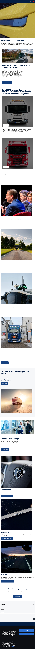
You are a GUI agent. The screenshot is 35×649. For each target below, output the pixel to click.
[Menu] (1, 1)
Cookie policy (12, 646)
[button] (17, 602)
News (3, 181)
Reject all (26, 633)
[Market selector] (30, 1)
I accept (26, 630)
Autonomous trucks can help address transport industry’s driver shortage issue (12, 308)
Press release (4, 174)
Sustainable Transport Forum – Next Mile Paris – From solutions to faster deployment (11, 220)
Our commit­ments (5, 532)
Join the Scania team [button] (5, 449)
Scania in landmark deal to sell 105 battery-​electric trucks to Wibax (11, 352)
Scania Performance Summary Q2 (8, 263)
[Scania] (33, 1)
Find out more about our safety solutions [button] (7, 581)
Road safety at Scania (5, 132)
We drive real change (10, 439)
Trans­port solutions (6, 489)
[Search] (27, 1)
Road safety (4, 574)
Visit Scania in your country (17, 589)
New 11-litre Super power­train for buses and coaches (16, 66)
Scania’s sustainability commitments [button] (7, 538)
